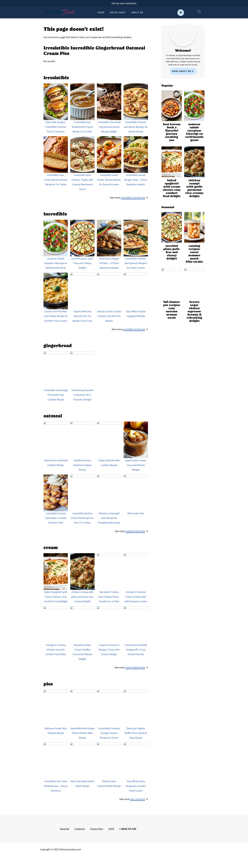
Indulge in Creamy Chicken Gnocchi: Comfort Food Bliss (55, 649)
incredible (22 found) (134, 329)
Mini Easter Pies (135, 513)
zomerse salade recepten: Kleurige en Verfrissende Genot (55, 263)
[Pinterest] (180, 12)
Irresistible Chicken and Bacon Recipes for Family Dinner (136, 126)
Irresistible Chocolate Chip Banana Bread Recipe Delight (109, 126)
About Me (137, 12)
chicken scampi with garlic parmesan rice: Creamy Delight (82, 596)
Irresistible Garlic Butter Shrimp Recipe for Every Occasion (109, 179)
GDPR (111, 828)
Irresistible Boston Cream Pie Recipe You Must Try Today (82, 518)
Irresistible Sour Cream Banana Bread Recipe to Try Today (55, 179)
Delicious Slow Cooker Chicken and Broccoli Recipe (109, 316)
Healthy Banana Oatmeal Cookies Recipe (82, 465)
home (101, 12)
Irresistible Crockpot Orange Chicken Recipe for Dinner (109, 733)
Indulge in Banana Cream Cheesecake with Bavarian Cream (136, 596)
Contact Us (79, 828)
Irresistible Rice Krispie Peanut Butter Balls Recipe (82, 733)
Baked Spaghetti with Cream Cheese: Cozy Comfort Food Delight (55, 596)
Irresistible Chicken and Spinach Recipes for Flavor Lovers (136, 263)
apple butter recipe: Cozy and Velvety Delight (135, 465)
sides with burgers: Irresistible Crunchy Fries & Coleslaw (55, 126)
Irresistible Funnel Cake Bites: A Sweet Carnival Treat (55, 518)
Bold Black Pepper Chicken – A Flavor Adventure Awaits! (109, 263)
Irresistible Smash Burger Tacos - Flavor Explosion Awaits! (135, 179)
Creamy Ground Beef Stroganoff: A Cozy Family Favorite (136, 649)
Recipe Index (118, 12)
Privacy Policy (96, 828)
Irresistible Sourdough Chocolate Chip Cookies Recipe (56, 394)
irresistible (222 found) (133, 197)
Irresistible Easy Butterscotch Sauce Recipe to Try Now (82, 126)
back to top (128, 828)
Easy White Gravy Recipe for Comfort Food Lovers (136, 786)
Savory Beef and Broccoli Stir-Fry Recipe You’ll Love (82, 316)
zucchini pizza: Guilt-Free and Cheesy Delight (82, 263)
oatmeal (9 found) (135, 531)
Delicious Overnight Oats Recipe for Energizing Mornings (109, 518)
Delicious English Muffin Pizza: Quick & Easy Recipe (136, 733)
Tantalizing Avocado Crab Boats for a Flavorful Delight (82, 394)
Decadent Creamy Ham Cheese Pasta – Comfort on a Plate (109, 596)
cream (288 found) (135, 667)
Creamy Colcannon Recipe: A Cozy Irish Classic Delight (109, 649)
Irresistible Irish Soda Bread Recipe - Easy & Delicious (55, 786)
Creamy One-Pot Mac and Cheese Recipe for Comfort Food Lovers (56, 316)
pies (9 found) (137, 799)
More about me (181, 71)
